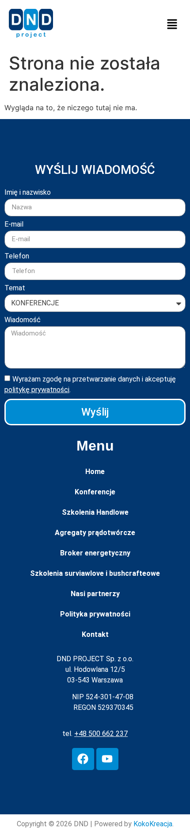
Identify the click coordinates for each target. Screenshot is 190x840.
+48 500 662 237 (101, 733)
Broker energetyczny (95, 553)
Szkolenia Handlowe (95, 512)
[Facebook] (83, 759)
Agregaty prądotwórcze (95, 532)
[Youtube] (107, 759)
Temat (14, 288)
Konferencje (95, 492)
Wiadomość (22, 320)
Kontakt (95, 634)
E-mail (13, 224)
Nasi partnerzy (95, 594)
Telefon (16, 256)
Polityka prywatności (95, 614)
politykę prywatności (36, 389)
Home (95, 471)
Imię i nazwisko (27, 193)
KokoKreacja (152, 824)
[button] (172, 24)
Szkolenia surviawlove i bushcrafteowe (95, 573)
